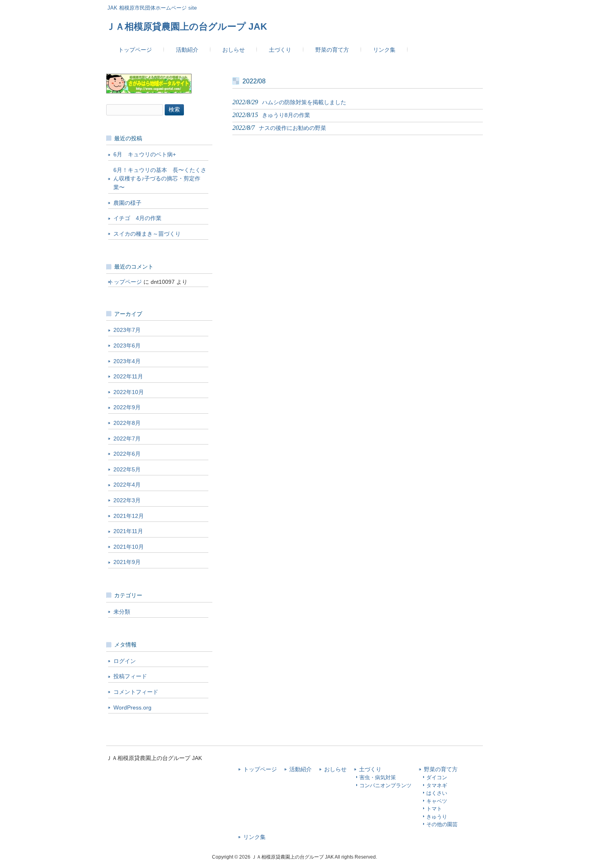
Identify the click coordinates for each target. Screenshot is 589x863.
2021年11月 (128, 531)
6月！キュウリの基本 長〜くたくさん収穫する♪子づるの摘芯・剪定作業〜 (159, 178)
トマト (434, 809)
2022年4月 (127, 484)
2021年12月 (128, 516)
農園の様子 (127, 203)
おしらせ (335, 769)
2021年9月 (127, 562)
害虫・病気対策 (377, 777)
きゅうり (436, 817)
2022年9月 (127, 407)
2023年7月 (127, 330)
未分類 (121, 611)
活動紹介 (300, 769)
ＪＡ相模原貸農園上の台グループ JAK (186, 26)
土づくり (370, 769)
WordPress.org (132, 707)
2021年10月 (128, 547)
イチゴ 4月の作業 (137, 218)
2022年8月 (127, 423)
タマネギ (436, 785)
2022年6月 (127, 454)
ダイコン (436, 777)
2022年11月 (128, 376)
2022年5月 (127, 469)
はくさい (436, 793)
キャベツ (436, 801)
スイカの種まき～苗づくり (147, 233)
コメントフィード (135, 692)
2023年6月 (127, 345)
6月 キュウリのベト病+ (144, 154)
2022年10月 (128, 392)
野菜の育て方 (441, 769)
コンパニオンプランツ (385, 785)
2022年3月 (127, 500)
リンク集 (254, 837)
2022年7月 (127, 438)
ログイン (124, 661)
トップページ (125, 282)
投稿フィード (130, 676)
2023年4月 (127, 361)
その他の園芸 (442, 824)
